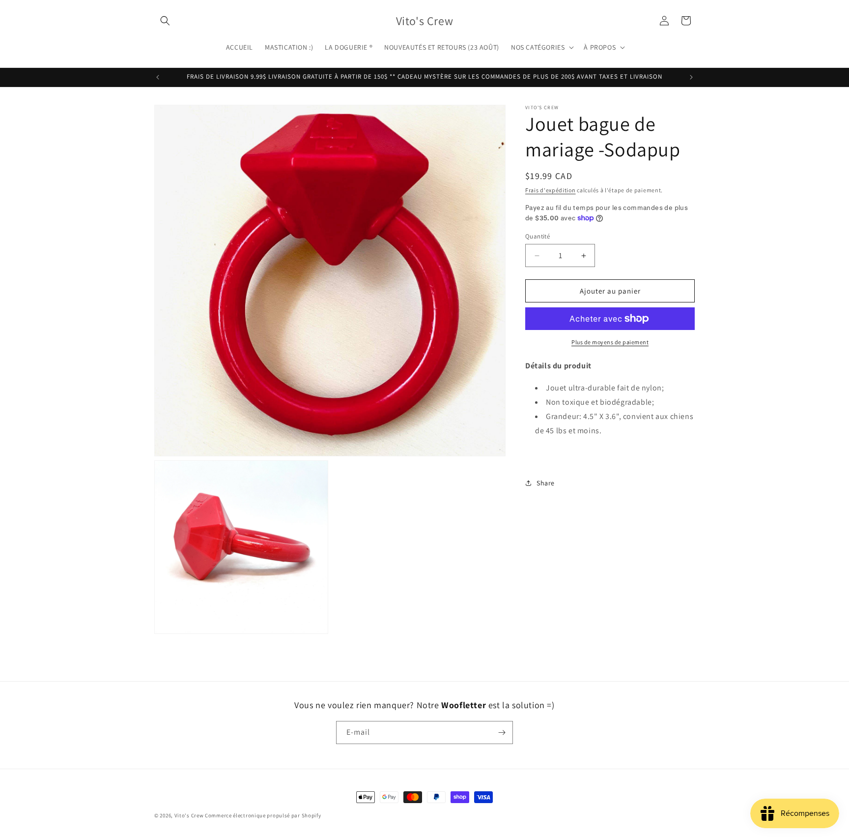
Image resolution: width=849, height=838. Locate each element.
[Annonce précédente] (158, 77)
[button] (165, 20)
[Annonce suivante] (691, 77)
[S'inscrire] (501, 732)
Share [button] (546, 482)
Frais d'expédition (550, 190)
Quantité (537, 236)
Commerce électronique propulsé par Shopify (263, 815)
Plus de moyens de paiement (610, 342)
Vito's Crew (189, 815)
